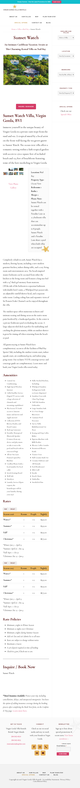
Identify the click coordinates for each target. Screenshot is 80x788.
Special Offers (66, 114)
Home (14, 29)
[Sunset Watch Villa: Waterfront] (5, 169)
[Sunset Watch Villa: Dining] (11, 173)
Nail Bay (26, 29)
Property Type (66, 88)
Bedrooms (66, 69)
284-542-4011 (16, 740)
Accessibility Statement (50, 779)
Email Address (62, 746)
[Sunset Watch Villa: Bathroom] (5, 177)
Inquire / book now (26, 106)
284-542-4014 (16, 736)
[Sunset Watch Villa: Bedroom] (16, 173)
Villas (19, 29)
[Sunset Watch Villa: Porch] (16, 169)
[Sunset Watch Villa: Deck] (11, 169)
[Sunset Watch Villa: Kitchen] (5, 173)
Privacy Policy (65, 779)
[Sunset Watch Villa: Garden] (21, 169)
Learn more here (20, 711)
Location (66, 51)
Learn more (56, 2)
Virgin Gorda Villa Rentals (14, 8)
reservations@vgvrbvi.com (16, 744)
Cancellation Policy (40, 781)
